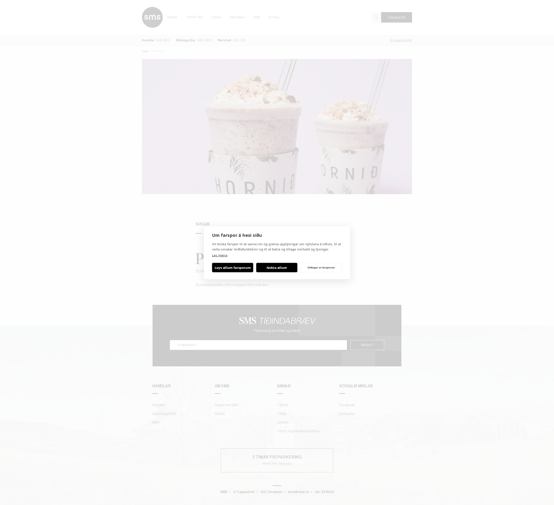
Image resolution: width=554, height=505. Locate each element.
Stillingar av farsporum (321, 267)
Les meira (219, 255)
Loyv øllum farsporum (233, 267)
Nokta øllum (277, 267)
